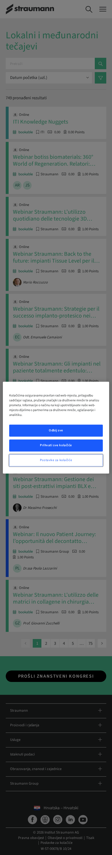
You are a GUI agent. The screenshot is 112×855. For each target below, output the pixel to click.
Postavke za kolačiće (56, 460)
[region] (56, 427)
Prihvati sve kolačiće (56, 445)
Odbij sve (56, 430)
